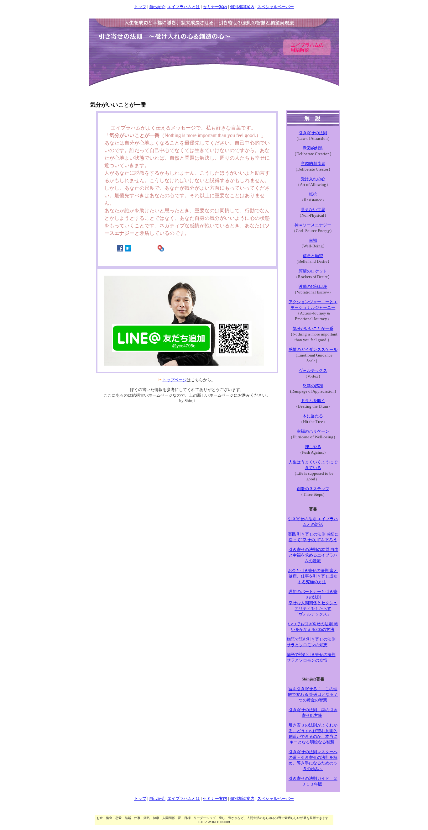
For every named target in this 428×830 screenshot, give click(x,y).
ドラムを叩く (313, 400)
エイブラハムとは (183, 6)
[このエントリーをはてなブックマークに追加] (128, 250)
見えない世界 (313, 209)
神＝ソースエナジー (313, 225)
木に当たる (313, 416)
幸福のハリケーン (313, 431)
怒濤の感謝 (313, 385)
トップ (140, 6)
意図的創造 (313, 148)
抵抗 (313, 194)
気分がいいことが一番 (313, 328)
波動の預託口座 (313, 286)
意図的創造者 (313, 163)
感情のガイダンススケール (313, 349)
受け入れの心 (313, 179)
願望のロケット (313, 271)
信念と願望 (313, 255)
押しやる (313, 446)
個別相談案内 (242, 6)
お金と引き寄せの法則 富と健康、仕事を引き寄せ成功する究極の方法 (313, 576)
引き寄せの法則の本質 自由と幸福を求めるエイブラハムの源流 (313, 555)
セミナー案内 (215, 6)
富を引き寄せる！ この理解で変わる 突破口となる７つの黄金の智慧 (313, 694)
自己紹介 (157, 6)
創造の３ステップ (313, 488)
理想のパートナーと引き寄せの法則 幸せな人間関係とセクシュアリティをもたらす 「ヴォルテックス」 (313, 602)
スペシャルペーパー (275, 6)
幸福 (313, 240)
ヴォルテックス (313, 370)
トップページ (174, 380)
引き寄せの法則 (313, 132)
